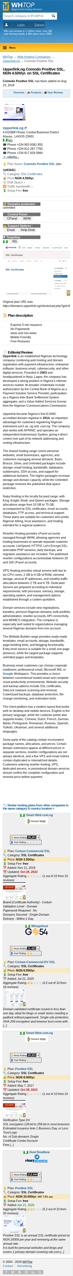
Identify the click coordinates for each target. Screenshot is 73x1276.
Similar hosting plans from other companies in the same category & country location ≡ (35, 807)
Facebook (6, 1272)
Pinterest (26, 1272)
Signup (39, 24)
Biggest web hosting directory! (26, 9)
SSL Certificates (31, 174)
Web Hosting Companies (34, 56)
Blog (19, 1272)
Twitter (12, 1272)
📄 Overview (17, 92)
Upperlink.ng (11, 61)
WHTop (8, 56)
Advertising (24, 1266)
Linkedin (33, 1272)
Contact (8, 1266)
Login (21, 24)
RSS (39, 1272)
